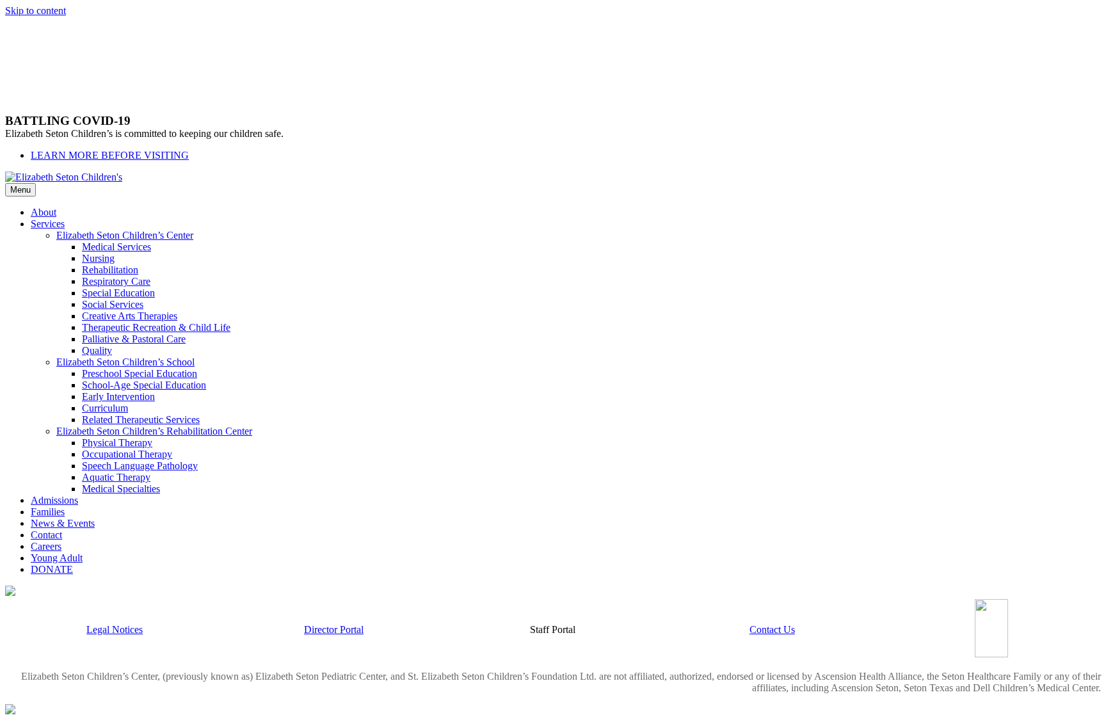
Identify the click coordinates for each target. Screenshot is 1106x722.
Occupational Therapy (127, 454)
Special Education (118, 292)
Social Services (112, 304)
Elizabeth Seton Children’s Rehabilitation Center (154, 431)
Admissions (54, 500)
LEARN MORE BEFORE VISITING (110, 155)
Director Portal (334, 629)
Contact (46, 534)
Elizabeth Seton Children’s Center (124, 235)
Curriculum (105, 408)
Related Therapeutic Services (141, 419)
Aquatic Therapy (116, 477)
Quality (97, 350)
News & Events (63, 523)
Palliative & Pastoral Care (134, 338)
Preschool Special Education (139, 373)
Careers (46, 546)
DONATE (52, 569)
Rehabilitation (110, 269)
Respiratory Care (116, 281)
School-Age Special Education (144, 385)
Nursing (98, 258)
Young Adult (57, 557)
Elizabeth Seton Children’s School (125, 362)
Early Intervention (118, 396)
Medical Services (116, 246)
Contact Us (772, 629)
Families (48, 511)
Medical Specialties (121, 488)
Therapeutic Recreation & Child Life (156, 327)
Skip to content (35, 10)
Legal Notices (114, 629)
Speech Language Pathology (140, 465)
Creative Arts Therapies (129, 315)
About (43, 212)
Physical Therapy (117, 442)
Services (48, 223)
